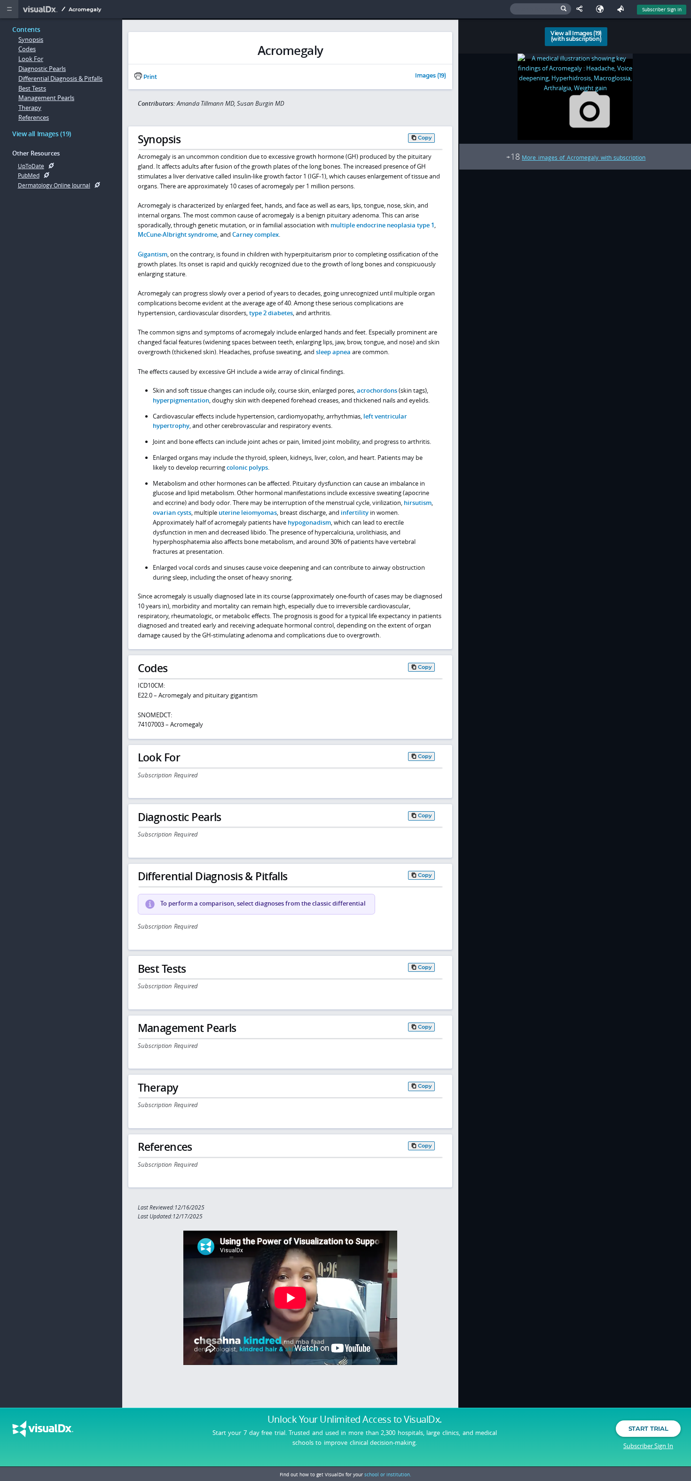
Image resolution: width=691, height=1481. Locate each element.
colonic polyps (247, 467)
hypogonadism (309, 522)
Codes (27, 49)
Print (149, 77)
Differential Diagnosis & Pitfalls (60, 78)
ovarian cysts (172, 512)
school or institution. (387, 1474)
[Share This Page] (581, 9)
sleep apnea (333, 352)
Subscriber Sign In (662, 9)
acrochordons (377, 390)
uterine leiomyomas (248, 512)
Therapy (29, 107)
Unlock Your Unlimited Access (354, 1419)
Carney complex (255, 234)
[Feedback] (622, 9)
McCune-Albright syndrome (177, 234)
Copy (425, 137)
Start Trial (648, 1428)
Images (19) (430, 76)
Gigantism (152, 254)
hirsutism (418, 502)
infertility (355, 512)
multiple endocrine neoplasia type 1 (382, 225)
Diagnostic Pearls (42, 68)
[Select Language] (602, 9)
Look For (30, 58)
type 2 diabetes (271, 313)
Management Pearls (46, 97)
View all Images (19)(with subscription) (576, 36)
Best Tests (32, 88)
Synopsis (30, 39)
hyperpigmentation (181, 400)
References (33, 117)
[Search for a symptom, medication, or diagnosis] (540, 9)
